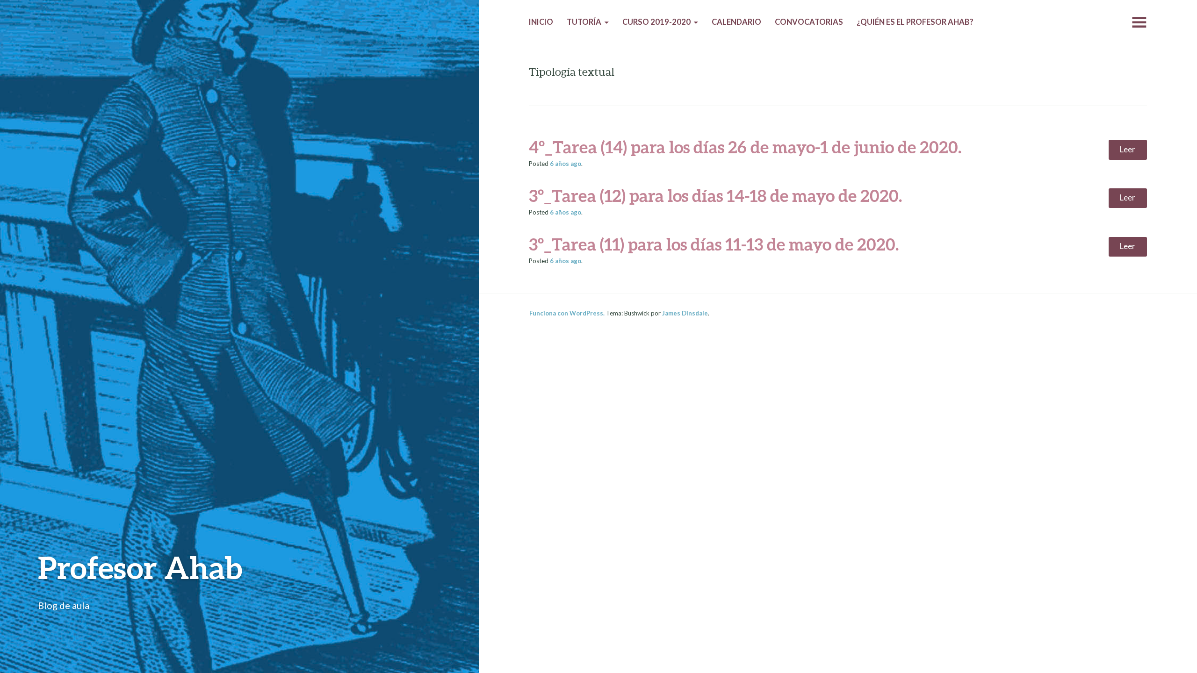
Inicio (541, 22)
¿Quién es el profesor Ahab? (915, 22)
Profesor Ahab (140, 567)
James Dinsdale (685, 313)
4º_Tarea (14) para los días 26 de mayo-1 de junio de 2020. (745, 146)
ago (565, 163)
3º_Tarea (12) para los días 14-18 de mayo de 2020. (715, 195)
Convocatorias (809, 22)
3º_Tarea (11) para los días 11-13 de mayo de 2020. (714, 244)
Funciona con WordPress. (567, 313)
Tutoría (584, 22)
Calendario (736, 22)
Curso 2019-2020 (656, 22)
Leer (1127, 149)
